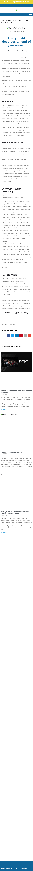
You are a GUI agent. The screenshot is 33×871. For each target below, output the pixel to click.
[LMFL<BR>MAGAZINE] (23, 864)
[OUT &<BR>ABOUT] (30, 864)
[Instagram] (20, 5)
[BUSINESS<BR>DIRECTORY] (9, 864)
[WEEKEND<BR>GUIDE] (16, 864)
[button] (12, 5)
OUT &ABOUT (30, 868)
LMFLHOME (3, 867)
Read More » (4, 409)
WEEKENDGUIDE (17, 867)
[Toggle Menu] (30, 14)
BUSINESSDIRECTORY (9, 867)
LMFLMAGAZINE (24, 867)
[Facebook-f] (16, 5)
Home (2, 20)
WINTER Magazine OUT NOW (16, 2)
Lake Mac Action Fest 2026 (11, 452)
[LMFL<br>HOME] (3, 864)
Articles (8, 20)
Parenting (14, 20)
